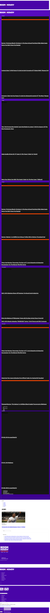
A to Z (4, 506)
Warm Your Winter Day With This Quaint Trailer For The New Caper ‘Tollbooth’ (22, 179)
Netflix (0, 605)
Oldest (4, 503)
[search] (7, 593)
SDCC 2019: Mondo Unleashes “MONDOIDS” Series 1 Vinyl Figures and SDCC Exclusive (24, 321)
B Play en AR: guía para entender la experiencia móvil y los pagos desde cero (17, 537)
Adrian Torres (3, 523)
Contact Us (4, 557)
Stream (3, 100)
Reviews (3, 576)
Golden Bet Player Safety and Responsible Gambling (13, 539)
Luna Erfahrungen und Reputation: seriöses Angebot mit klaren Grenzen (17, 536)
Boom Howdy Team (5, 558)
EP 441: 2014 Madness (7, 462)
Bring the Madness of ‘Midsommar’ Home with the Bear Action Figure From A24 (22, 318)
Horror (5, 605)
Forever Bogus (5, 490)
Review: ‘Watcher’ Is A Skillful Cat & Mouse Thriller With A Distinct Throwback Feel (23, 237)
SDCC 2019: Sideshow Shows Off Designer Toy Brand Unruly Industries (20, 293)
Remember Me (7, 611)
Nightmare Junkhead (8, 605)
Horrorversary (5, 491)
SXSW (2, 605)
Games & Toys (4, 575)
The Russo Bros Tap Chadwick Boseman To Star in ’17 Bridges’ (13, 526)
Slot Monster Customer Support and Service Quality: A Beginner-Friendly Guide (18, 538)
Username (2, 608)
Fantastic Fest (5, 408)
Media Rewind (5, 492)
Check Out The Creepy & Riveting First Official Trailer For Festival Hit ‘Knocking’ (23, 378)
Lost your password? (7, 612)
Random (4, 505)
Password (1, 609)
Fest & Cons (4, 578)
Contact (3, 580)
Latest (4, 502)
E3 (3, 407)
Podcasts (3, 577)
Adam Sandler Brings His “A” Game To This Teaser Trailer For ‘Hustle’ (20, 154)
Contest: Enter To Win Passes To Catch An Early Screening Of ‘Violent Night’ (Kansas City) (25, 70)
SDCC (4, 409)
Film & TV (3, 572)
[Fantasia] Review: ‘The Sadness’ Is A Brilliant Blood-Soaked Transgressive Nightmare (24, 404)
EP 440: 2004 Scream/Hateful (9, 488)
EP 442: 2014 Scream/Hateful (9, 437)
